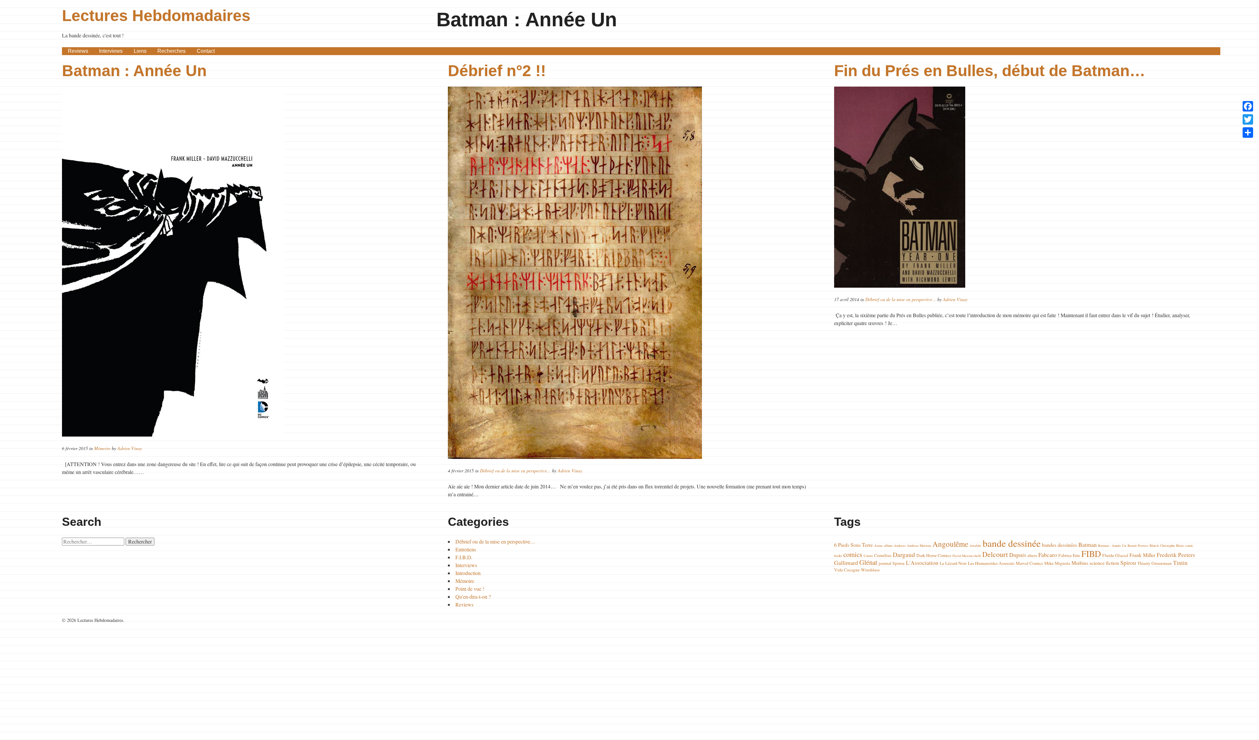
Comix (868, 555)
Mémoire (102, 448)
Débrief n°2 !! (497, 70)
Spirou (1128, 562)
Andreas (900, 545)
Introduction (468, 572)
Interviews (111, 51)
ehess (1032, 555)
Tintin (1180, 562)
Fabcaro (1047, 555)
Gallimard (846, 562)
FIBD (1091, 553)
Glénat (868, 562)
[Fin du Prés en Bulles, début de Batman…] (1015, 187)
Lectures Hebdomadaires (156, 15)
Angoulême (950, 544)
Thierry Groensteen (1154, 563)
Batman (1087, 544)
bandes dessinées (1059, 544)
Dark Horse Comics (933, 555)
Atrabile (975, 545)
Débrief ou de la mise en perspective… (495, 541)
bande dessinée (1012, 543)
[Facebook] (1247, 106)
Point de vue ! (469, 588)
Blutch (1154, 545)
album (888, 545)
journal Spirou (892, 563)
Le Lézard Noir (953, 563)
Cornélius (882, 555)
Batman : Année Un (134, 70)
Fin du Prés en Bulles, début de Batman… (989, 70)
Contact (206, 51)
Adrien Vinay (129, 448)
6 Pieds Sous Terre (853, 544)
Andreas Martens (919, 545)
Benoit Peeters (1138, 545)
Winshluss (870, 570)
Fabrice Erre (1069, 555)
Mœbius (1079, 562)
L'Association (922, 562)
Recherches (171, 51)
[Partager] (1247, 132)
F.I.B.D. (463, 557)
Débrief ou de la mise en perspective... (515, 470)
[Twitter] (1247, 119)
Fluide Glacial (1115, 555)
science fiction (1104, 562)
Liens (140, 51)
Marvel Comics (1029, 563)
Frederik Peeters (1176, 555)
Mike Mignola (1057, 563)
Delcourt (995, 554)
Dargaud (904, 554)
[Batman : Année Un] (243, 262)
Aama (878, 545)
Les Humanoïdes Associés (991, 563)
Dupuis (1017, 555)
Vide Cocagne (847, 570)
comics (852, 554)
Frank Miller (1142, 554)
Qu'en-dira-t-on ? (473, 596)
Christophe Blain (1172, 545)
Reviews (78, 51)
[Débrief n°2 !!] (629, 273)
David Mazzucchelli (966, 555)
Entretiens (465, 549)
